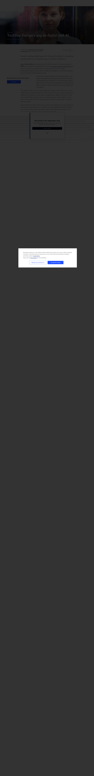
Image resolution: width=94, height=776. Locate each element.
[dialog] (47, 257)
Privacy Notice (33, 257)
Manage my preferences (38, 262)
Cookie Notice (36, 255)
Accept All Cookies (55, 262)
